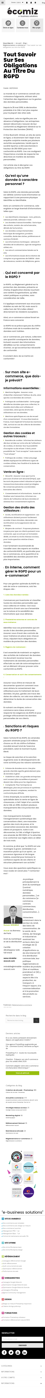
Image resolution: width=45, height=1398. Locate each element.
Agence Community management (14, 1293)
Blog (43, 3)
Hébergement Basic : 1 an (11, 1233)
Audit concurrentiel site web (12, 1266)
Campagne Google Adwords (12, 1282)
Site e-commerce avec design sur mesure (16, 1226)
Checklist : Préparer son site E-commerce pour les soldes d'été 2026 (22, 1060)
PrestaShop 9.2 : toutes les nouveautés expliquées (21, 1054)
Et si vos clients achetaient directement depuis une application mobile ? (21, 1039)
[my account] (31, 2)
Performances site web (10, 1271)
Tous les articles (22, 1073)
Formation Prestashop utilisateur (14, 1317)
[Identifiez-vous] (35, 2)
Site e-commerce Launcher (12, 1228)
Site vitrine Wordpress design (13, 1250)
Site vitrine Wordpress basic (12, 1247)
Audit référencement (10, 1263)
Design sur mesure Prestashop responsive (17, 1304)
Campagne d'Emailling (10, 1290)
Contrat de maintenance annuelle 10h (15, 1236)
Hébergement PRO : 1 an (11, 1231)
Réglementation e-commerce (22, 1005)
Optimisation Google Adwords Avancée (16, 1287)
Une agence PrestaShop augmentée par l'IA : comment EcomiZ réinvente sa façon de (22, 1046)
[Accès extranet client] (27, 2)
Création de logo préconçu (12, 1306)
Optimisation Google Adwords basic (15, 1285)
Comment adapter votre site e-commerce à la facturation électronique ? (22, 1067)
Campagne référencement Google (14, 1261)
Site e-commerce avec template (13, 1223)
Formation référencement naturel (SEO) (16, 1320)
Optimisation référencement (12, 1269)
